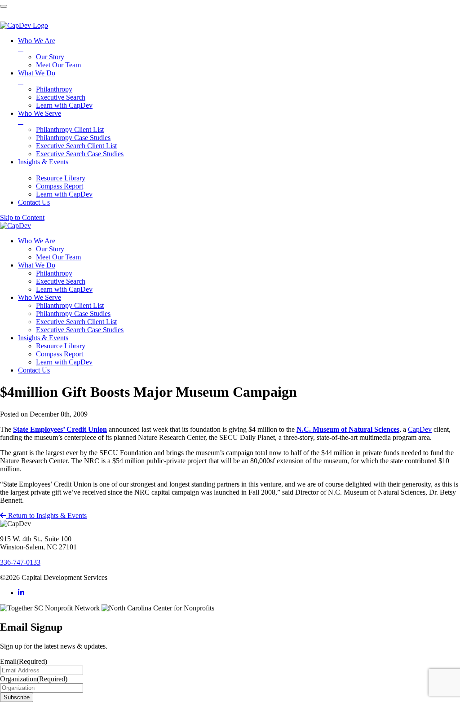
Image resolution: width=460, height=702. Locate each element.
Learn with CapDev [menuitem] (64, 105)
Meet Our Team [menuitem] (58, 65)
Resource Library (60, 346)
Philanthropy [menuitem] (54, 89)
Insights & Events (43, 338)
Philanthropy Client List (70, 305)
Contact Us (34, 370)
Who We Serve (39, 297)
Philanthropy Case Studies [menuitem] (73, 137)
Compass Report (59, 354)
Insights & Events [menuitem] (43, 166)
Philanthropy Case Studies (73, 313)
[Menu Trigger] (3, 6)
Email (23, 661)
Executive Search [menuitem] (60, 97)
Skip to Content (22, 217)
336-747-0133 (20, 562)
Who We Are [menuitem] (36, 45)
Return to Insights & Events (46, 515)
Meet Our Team (58, 257)
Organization (33, 679)
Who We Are (36, 241)
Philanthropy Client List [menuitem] (70, 129)
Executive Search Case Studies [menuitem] (80, 154)
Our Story (50, 249)
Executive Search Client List (76, 321)
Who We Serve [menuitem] (39, 117)
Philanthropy (54, 273)
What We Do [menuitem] (36, 77)
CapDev (420, 429)
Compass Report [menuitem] (59, 186)
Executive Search (60, 281)
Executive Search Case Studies (80, 329)
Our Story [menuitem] (50, 57)
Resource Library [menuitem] (60, 178)
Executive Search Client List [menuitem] (76, 145)
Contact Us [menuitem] (34, 202)
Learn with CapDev (64, 289)
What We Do (36, 265)
